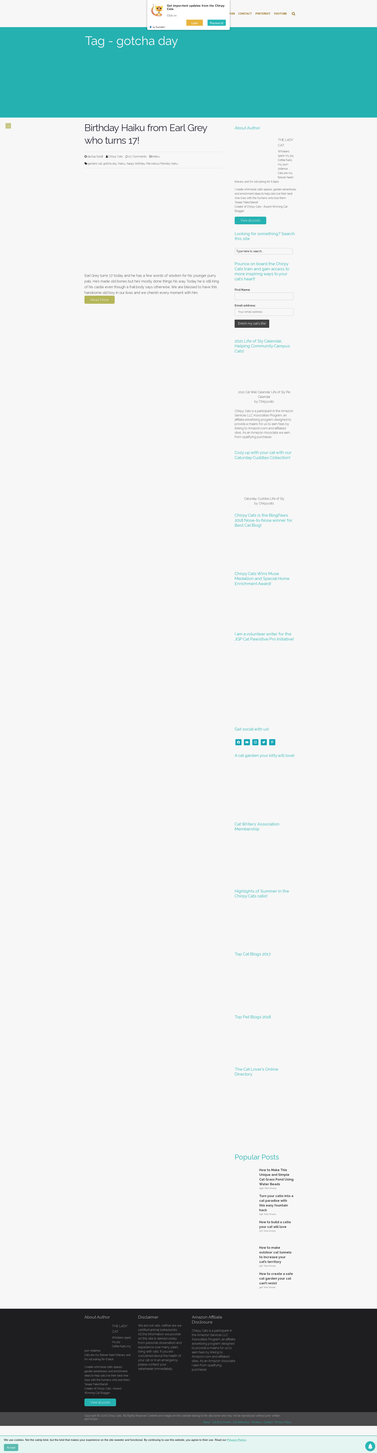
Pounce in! (216, 23)
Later (194, 23)
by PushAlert (159, 27)
